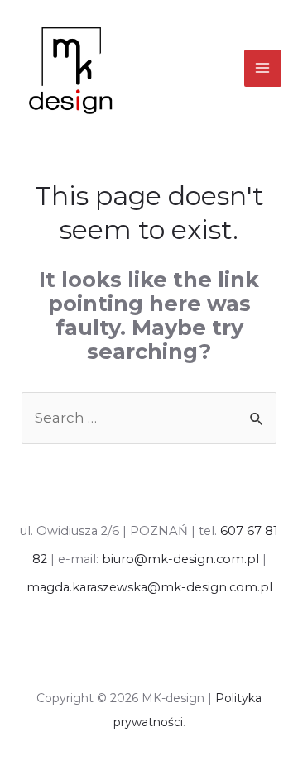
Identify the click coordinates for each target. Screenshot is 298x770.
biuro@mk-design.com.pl (180, 559)
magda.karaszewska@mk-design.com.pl (149, 587)
